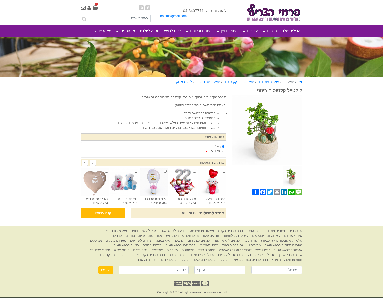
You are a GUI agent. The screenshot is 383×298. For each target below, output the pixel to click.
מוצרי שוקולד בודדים (139, 235)
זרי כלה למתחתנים (143, 231)
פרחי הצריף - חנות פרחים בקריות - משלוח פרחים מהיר (225, 231)
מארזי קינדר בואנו (115, 231)
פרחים (272, 31)
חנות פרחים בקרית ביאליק (212, 259)
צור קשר (157, 250)
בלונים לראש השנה (126, 245)
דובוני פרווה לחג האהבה (235, 250)
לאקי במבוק (184, 82)
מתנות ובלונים (201, 31)
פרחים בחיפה (178, 255)
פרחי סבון (250, 240)
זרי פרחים (295, 231)
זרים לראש (172, 31)
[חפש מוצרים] (84, 19)
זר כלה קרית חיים (202, 255)
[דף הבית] (300, 82)
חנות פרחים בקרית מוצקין (250, 259)
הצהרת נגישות (147, 259)
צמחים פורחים (269, 82)
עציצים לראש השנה (227, 240)
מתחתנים (128, 31)
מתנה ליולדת (149, 31)
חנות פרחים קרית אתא (287, 259)
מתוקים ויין (229, 31)
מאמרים (105, 31)
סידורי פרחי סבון (99, 250)
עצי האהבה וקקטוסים (239, 82)
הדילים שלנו (291, 31)
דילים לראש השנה (172, 231)
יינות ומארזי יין (208, 245)
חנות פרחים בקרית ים (176, 259)
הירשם (105, 270)
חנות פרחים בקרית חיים (112, 255)
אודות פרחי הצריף (290, 255)
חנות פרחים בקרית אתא (148, 255)
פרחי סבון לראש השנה (180, 245)
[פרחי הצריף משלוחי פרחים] (267, 13)
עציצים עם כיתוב (208, 82)
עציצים (252, 31)
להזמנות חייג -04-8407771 (204, 11)
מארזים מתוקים (116, 240)
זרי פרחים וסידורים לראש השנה (178, 235)
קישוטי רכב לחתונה (235, 235)
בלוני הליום (140, 250)
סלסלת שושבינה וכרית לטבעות (281, 240)
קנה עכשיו (103, 213)
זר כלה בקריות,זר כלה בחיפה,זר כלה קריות (246, 255)
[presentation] (93, 163)
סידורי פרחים (293, 235)
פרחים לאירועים (141, 240)
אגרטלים (96, 240)
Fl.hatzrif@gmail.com (172, 16)
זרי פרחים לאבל (232, 245)
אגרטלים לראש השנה (287, 250)
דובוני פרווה (121, 250)
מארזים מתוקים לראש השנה (283, 245)
